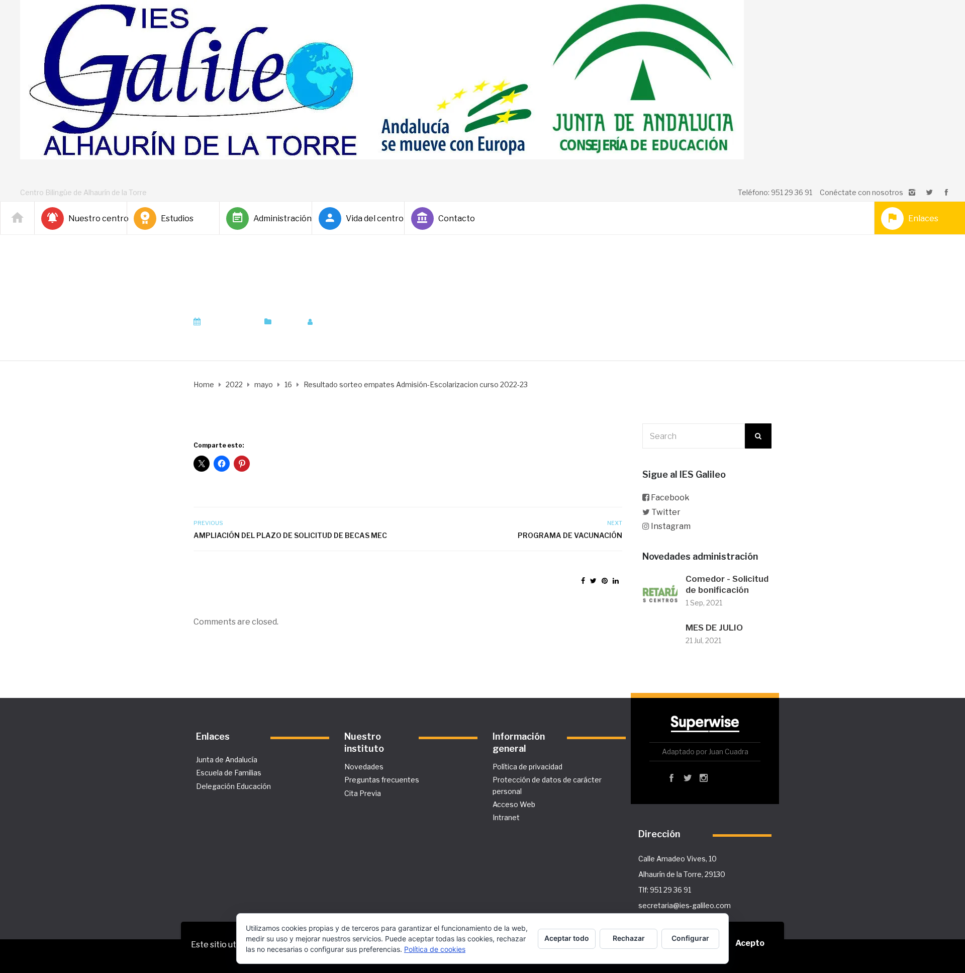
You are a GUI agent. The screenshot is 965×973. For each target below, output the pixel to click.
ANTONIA (342, 321)
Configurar (690, 938)
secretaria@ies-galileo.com (684, 905)
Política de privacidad (527, 766)
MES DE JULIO (714, 628)
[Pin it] (605, 580)
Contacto (456, 218)
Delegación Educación (233, 786)
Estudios (177, 218)
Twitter (666, 512)
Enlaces (923, 218)
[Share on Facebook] (583, 580)
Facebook (670, 497)
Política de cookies (434, 949)
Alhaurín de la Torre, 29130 (681, 874)
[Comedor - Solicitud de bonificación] (660, 591)
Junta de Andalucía (226, 759)
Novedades (363, 766)
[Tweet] (593, 580)
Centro (287, 321)
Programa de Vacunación (570, 535)
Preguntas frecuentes (381, 779)
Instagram (671, 526)
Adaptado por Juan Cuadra (705, 751)
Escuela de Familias (228, 772)
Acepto (749, 943)
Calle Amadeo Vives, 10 (677, 858)
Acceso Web (514, 804)
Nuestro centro (93, 218)
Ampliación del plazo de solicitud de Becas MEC (290, 535)
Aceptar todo (566, 938)
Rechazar (629, 938)
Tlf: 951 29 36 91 (664, 890)
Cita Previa (362, 793)
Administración (278, 218)
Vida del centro (371, 218)
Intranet (506, 817)
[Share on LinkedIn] (616, 580)
